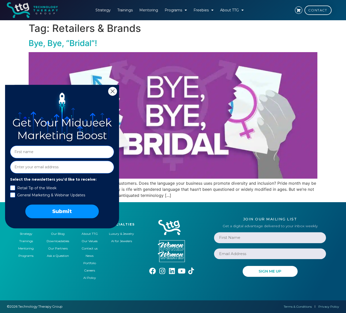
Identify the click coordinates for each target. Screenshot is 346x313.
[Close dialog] (112, 91)
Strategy (103, 10)
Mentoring (148, 10)
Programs (173, 10)
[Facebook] (152, 270)
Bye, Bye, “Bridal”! (63, 43)
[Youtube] (181, 270)
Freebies (201, 10)
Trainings (125, 10)
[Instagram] (162, 270)
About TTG (229, 10)
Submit (62, 211)
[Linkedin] (171, 270)
